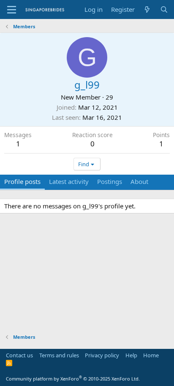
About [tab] (139, 181)
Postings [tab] (109, 181)
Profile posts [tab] (22, 181)
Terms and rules (59, 355)
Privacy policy (102, 355)
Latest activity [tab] (69, 181)
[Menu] (12, 9)
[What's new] (147, 9)
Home (151, 355)
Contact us (19, 355)
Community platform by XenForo (73, 378)
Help (131, 355)
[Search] (164, 9)
